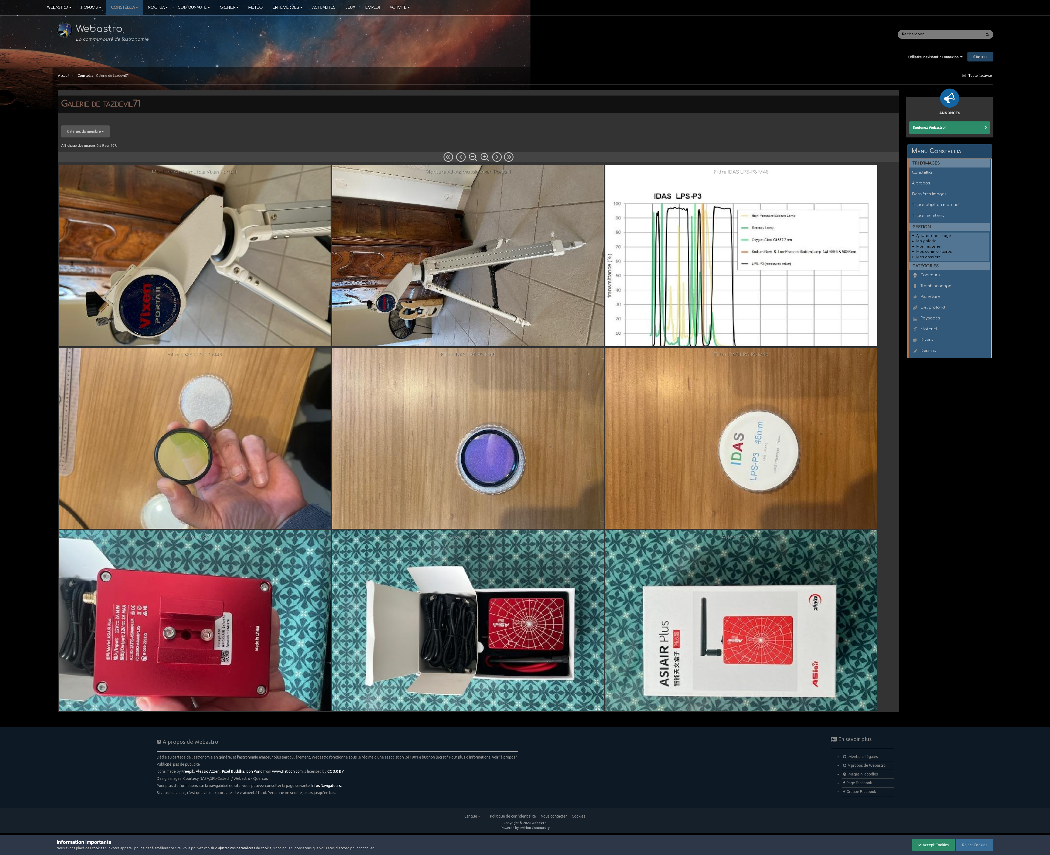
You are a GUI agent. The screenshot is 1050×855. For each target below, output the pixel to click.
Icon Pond (254, 771)
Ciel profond (932, 307)
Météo (255, 7)
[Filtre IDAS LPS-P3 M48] (741, 278)
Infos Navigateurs (326, 785)
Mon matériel (928, 246)
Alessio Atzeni (208, 771)
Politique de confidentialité (513, 816)
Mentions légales (863, 756)
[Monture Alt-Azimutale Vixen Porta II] (195, 266)
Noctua (156, 7)
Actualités (324, 7)
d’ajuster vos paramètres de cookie (243, 848)
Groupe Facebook (861, 791)
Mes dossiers (928, 257)
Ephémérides (286, 7)
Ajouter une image (933, 236)
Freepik (188, 771)
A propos (921, 183)
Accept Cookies (935, 845)
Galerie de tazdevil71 (113, 75)
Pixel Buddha (233, 771)
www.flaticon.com (287, 771)
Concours (929, 275)
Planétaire (930, 296)
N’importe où (963, 34)
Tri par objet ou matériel (935, 204)
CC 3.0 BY (335, 771)
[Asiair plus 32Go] (195, 632)
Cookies (578, 816)
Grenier (227, 7)
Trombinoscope (935, 286)
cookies (98, 848)
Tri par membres (928, 215)
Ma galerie (926, 241)
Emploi (372, 7)
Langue (471, 816)
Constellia (123, 7)
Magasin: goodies (863, 774)
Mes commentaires (934, 252)
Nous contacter (554, 816)
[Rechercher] (987, 34)
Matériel (928, 329)
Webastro (57, 7)
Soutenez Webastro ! (929, 127)
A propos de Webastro (867, 765)
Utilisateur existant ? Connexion (934, 57)
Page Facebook (859, 783)
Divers (926, 339)
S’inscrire (980, 56)
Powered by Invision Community (525, 828)
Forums (89, 7)
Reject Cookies (974, 845)
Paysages (929, 318)
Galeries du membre (84, 131)
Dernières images (929, 194)
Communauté (192, 7)
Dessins (927, 350)
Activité (398, 7)
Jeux (350, 7)
